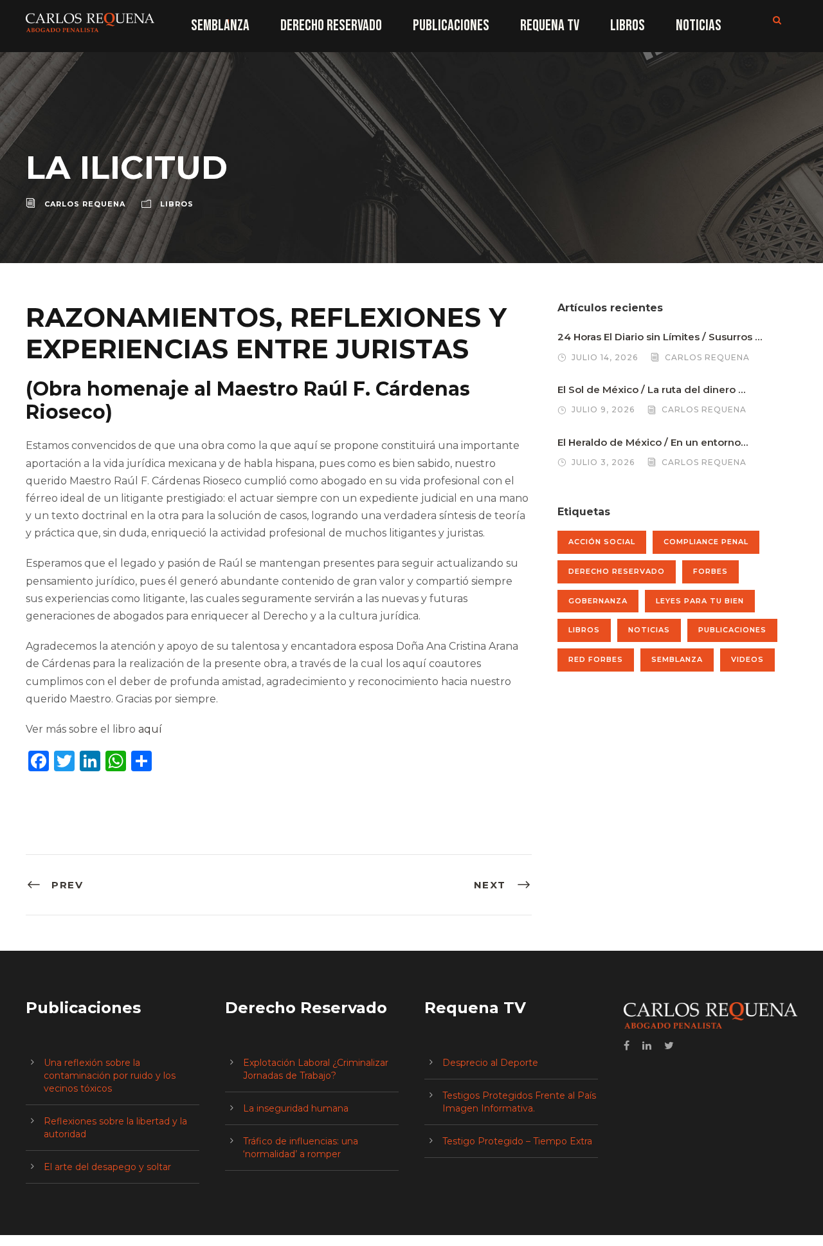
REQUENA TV (549, 25)
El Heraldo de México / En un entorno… (652, 442)
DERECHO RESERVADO (331, 25)
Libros (177, 203)
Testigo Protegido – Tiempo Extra (517, 1141)
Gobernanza (598, 600)
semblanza (677, 659)
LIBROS (627, 25)
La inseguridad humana (295, 1108)
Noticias (649, 629)
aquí (150, 729)
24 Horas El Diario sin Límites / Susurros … (659, 337)
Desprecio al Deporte (490, 1062)
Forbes (710, 571)
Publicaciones (732, 629)
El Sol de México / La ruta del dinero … (651, 389)
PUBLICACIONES (451, 25)
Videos (747, 659)
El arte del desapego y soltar (107, 1167)
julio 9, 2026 (603, 409)
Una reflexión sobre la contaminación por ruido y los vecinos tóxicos (110, 1075)
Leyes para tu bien (700, 600)
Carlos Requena (84, 203)
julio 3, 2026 (603, 462)
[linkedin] (646, 1045)
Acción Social (601, 541)
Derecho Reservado (616, 571)
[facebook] (626, 1045)
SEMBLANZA (220, 25)
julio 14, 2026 (605, 357)
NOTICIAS (698, 25)
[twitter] (669, 1045)
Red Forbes (595, 659)
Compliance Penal (706, 541)
